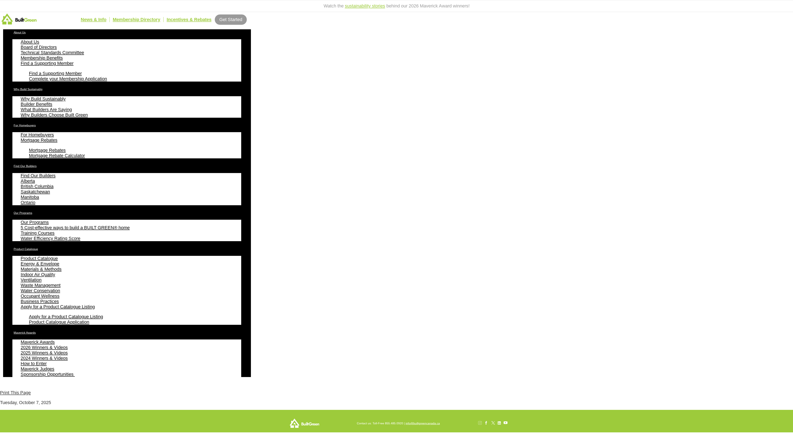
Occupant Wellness (40, 296)
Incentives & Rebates (189, 19)
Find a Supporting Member (47, 63)
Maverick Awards (25, 332)
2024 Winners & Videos (44, 358)
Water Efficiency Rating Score (50, 238)
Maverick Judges (37, 368)
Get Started (230, 19)
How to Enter (34, 363)
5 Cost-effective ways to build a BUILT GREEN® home (75, 227)
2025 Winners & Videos (44, 352)
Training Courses (38, 233)
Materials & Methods (41, 269)
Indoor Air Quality (38, 274)
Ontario (28, 202)
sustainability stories (365, 5)
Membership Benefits (42, 57)
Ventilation (31, 279)
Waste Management (41, 285)
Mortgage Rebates (39, 140)
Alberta (28, 181)
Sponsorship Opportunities (48, 374)
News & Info (93, 19)
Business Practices (40, 301)
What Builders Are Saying (46, 109)
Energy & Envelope (40, 263)
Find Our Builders (25, 166)
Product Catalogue (26, 249)
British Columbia (37, 186)
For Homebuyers (25, 125)
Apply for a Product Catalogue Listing (58, 306)
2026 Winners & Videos (44, 347)
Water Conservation (40, 290)
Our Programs (23, 213)
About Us (20, 32)
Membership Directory (136, 19)
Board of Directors (39, 47)
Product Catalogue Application (59, 322)
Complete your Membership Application (68, 78)
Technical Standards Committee (52, 52)
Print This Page (15, 392)
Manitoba (30, 197)
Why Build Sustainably (28, 89)
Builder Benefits (36, 104)
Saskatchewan (35, 191)
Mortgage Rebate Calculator (57, 155)
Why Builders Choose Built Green (54, 114)
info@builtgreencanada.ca (423, 423)
